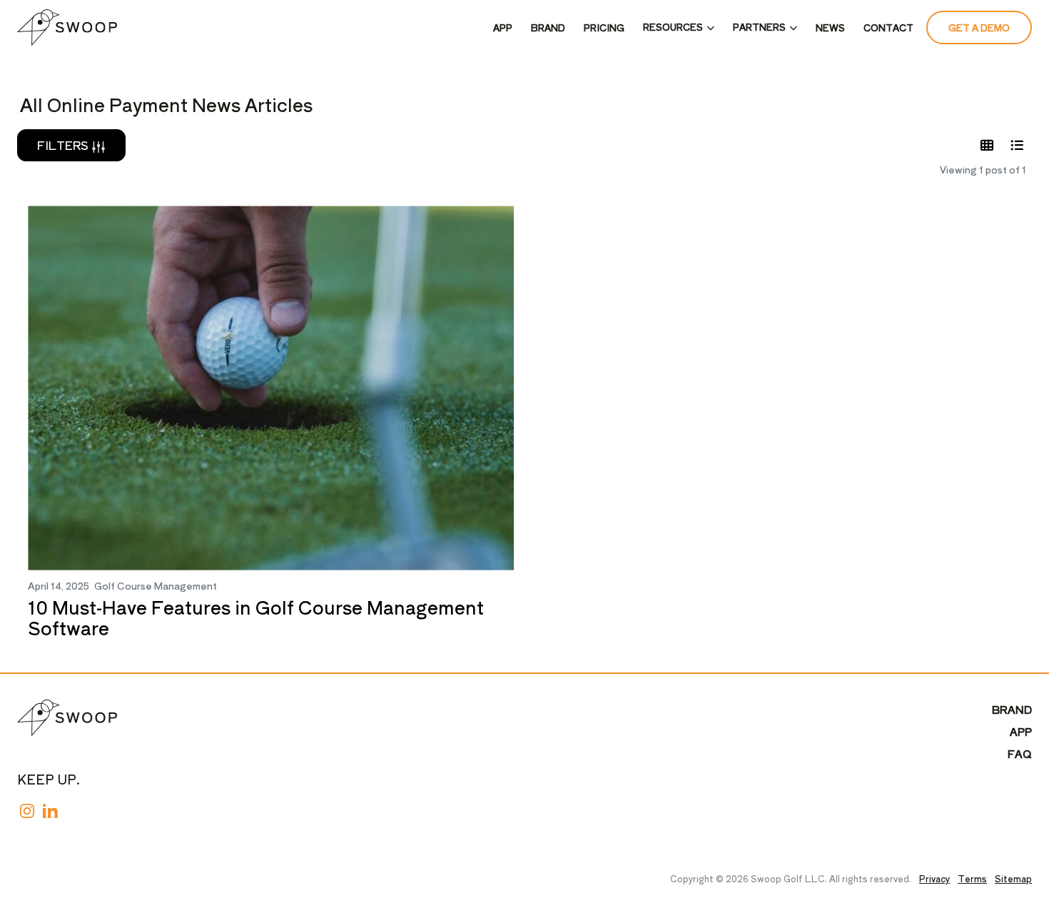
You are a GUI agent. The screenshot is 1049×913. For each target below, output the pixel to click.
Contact (888, 27)
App (502, 27)
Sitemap (1013, 878)
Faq (1020, 753)
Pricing (604, 27)
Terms (972, 878)
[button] (678, 28)
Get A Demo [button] (979, 27)
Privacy (934, 878)
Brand (548, 27)
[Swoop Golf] (67, 27)
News (830, 27)
